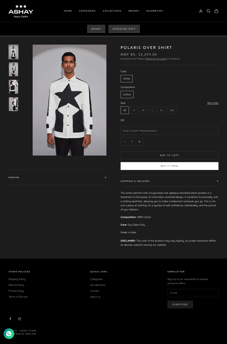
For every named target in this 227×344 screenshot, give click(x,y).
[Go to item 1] (13, 52)
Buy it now (169, 165)
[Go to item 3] (13, 86)
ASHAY (96, 28)
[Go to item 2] (13, 69)
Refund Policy (16, 285)
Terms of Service (18, 296)
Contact (94, 290)
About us (95, 296)
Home (68, 10)
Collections (112, 10)
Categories (87, 10)
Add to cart (169, 155)
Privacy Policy (16, 290)
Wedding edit (124, 28)
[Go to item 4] (13, 104)
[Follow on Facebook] (10, 319)
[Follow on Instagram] (19, 319)
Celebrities (154, 10)
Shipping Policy (17, 279)
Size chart (212, 103)
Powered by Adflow (22, 334)
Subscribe (180, 304)
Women (134, 10)
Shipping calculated (155, 58)
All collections (98, 285)
